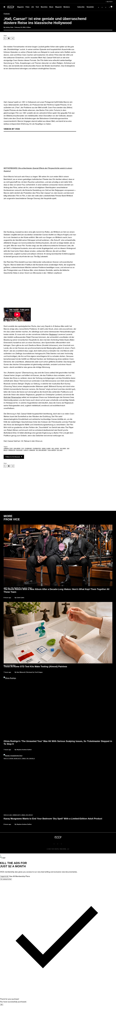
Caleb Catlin (20, 597)
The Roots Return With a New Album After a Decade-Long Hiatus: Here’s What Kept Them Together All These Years (56, 590)
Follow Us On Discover (13, 457)
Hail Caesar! (55, 448)
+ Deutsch (109, 1)
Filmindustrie (37, 448)
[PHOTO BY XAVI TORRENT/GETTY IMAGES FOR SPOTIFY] (58, 707)
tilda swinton (51, 450)
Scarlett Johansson (29, 450)
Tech (37, 7)
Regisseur (53, 334)
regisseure (19, 450)
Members (66, 7)
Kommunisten (11, 450)
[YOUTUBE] (63, 843)
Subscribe (80, 7)
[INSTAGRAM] (56, 843)
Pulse (27, 7)
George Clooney (46, 448)
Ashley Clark (9, 27)
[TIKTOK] (60, 843)
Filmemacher (28, 448)
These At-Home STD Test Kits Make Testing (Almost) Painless (35, 666)
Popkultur (7, 13)
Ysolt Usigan (39, 672)
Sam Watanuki (21, 672)
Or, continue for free (6, 879)
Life (32, 7)
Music (51, 7)
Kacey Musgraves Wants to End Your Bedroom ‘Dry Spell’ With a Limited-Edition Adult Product (53, 818)
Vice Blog (59, 450)
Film (22, 448)
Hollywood (63, 448)
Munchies (44, 7)
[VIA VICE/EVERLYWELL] (58, 632)
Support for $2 (4, 876)
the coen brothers (41, 450)
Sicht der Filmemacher (12, 397)
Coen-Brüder (16, 448)
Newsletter (90, 7)
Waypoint (58, 7)
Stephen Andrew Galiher (24, 824)
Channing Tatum (8, 448)
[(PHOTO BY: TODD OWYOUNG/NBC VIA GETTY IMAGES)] (58, 555)
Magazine (20, 7)
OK (1, 1004)
